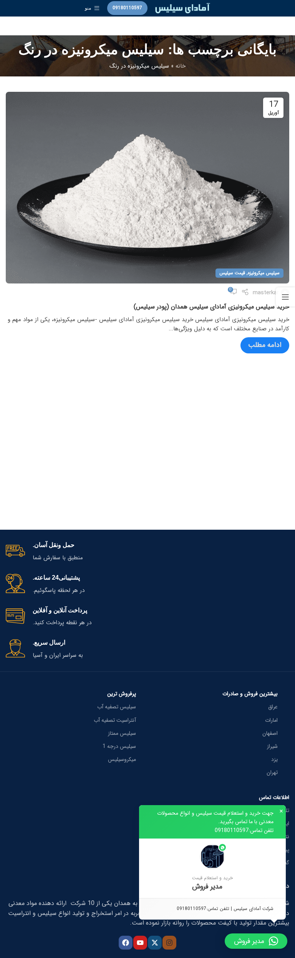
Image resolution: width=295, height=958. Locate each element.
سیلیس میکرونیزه (264, 273)
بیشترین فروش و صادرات (250, 693)
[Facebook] (126, 943)
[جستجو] (147, 26)
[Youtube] (140, 943)
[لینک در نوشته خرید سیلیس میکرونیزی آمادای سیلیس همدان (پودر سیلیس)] (147, 187)
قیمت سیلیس (232, 273)
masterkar (266, 292)
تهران (272, 772)
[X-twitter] (155, 943)
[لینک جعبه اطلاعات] (147, 551)
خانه (181, 66)
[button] (212, 868)
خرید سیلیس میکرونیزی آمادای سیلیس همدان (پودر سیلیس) (211, 307)
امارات (271, 720)
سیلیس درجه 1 (119, 746)
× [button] (281, 811)
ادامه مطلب (265, 345)
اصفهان (270, 733)
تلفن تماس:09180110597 (244, 830)
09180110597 (127, 8)
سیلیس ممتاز (122, 733)
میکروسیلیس (122, 759)
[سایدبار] (285, 297)
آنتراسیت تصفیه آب (115, 720)
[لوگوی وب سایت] (182, 7)
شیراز (272, 746)
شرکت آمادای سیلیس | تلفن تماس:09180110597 (225, 908)
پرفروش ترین (121, 693)
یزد (274, 759)
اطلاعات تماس (274, 797)
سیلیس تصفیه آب (116, 707)
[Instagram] (169, 943)
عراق (273, 707)
